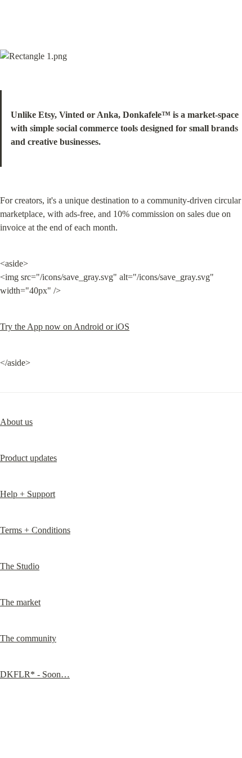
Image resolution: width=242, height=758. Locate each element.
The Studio (19, 566)
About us (16, 422)
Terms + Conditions (35, 530)
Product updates (28, 458)
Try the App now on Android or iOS (64, 326)
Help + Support (27, 494)
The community (28, 638)
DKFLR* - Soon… (35, 674)
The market (20, 602)
